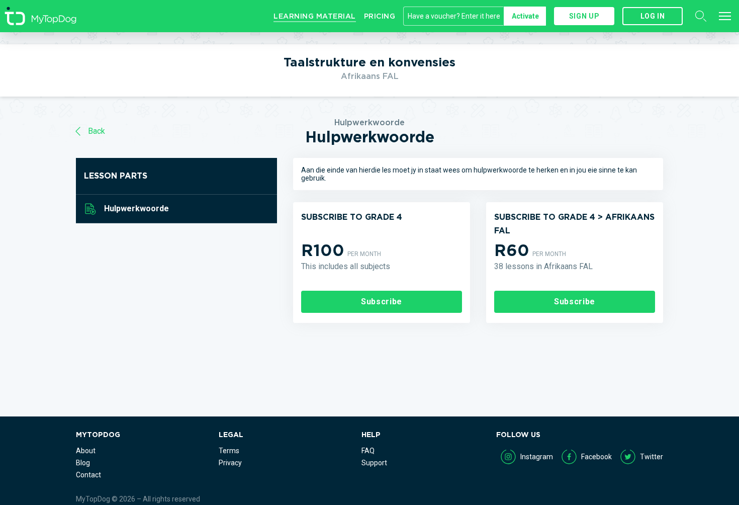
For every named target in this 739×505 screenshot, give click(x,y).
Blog (83, 463)
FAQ (368, 451)
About (86, 451)
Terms (229, 451)
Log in (652, 16)
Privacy (230, 463)
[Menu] (725, 16)
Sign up (584, 16)
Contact (88, 475)
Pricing (380, 16)
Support (374, 463)
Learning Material (314, 16)
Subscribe (381, 301)
